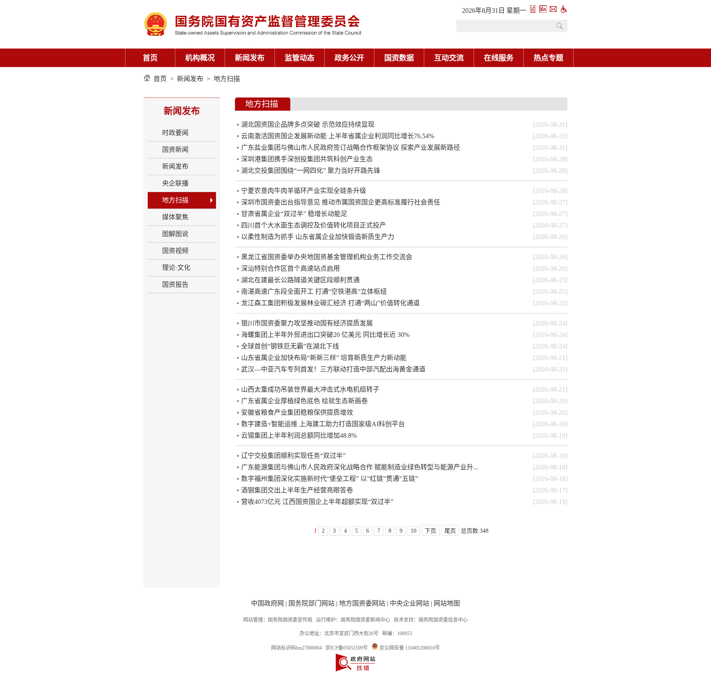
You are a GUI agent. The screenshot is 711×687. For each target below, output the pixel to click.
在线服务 (499, 58)
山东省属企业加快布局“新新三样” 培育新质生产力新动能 (324, 357)
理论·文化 (176, 267)
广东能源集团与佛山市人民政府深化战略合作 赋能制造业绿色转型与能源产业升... (359, 467)
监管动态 (299, 58)
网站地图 (447, 603)
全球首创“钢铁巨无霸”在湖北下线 (290, 346)
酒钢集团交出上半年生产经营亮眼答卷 (297, 490)
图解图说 (175, 233)
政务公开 (349, 58)
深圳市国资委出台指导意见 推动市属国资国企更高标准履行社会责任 (340, 202)
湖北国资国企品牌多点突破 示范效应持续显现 (307, 124)
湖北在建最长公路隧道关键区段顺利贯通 (300, 279)
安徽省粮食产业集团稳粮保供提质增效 (297, 412)
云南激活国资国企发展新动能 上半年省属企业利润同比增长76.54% (337, 135)
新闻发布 (250, 58)
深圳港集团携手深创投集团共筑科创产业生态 (307, 159)
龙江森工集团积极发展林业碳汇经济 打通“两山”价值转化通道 (330, 302)
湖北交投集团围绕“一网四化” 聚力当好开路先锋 (310, 170)
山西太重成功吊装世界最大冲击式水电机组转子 (310, 389)
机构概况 (200, 58)
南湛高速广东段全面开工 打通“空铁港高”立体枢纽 (314, 291)
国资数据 (399, 58)
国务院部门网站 (311, 603)
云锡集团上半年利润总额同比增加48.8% (299, 435)
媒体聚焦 (175, 217)
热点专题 (548, 58)
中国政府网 (267, 603)
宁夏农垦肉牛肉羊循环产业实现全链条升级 (303, 190)
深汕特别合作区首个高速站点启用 (290, 268)
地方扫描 (227, 78)
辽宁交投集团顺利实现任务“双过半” (293, 455)
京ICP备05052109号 (346, 648)
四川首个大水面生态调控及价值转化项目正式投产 (313, 225)
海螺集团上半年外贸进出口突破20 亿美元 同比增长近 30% (325, 334)
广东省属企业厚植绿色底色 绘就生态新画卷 (304, 400)
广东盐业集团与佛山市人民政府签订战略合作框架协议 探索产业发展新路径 (350, 147)
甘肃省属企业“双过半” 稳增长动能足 (294, 213)
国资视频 (175, 250)
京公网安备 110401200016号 (409, 648)
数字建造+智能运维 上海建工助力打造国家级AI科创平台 (323, 423)
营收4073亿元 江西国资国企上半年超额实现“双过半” (317, 501)
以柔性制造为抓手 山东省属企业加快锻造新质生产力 (317, 236)
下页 (430, 531)
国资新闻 (175, 149)
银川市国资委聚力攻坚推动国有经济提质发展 (307, 323)
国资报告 (175, 284)
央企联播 (175, 183)
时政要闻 (175, 132)
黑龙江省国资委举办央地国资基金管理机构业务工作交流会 (326, 256)
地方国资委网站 (362, 603)
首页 (150, 58)
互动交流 (449, 58)
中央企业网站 (409, 603)
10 (413, 531)
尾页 (450, 531)
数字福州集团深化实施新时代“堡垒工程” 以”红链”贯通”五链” (329, 478)
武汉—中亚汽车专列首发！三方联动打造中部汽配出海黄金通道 (333, 369)
